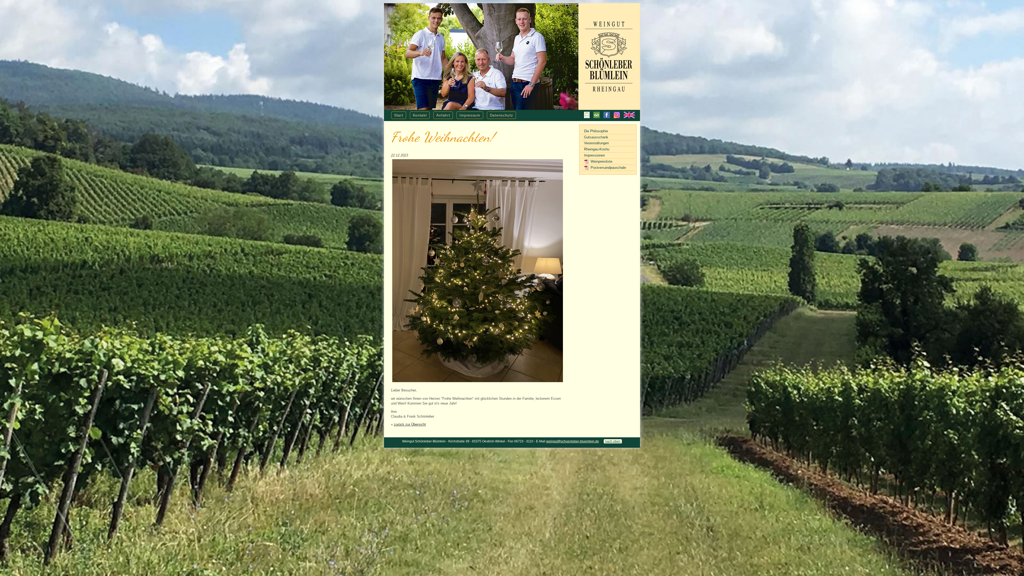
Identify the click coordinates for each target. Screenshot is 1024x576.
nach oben (613, 441)
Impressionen (594, 155)
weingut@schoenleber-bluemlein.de (572, 441)
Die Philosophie (596, 131)
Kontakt (420, 115)
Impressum (469, 115)
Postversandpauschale (608, 168)
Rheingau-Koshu (596, 149)
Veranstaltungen (596, 143)
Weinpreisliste (601, 161)
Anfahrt (443, 115)
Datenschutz (501, 115)
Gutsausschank (596, 137)
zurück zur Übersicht (410, 424)
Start (398, 115)
